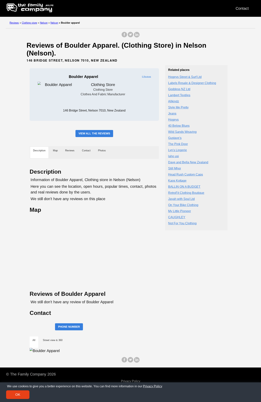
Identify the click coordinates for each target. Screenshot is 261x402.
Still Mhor (174, 168)
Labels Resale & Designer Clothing (192, 83)
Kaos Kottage (177, 180)
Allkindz (173, 101)
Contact (242, 8)
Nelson (44, 22)
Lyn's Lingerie (177, 150)
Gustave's (175, 138)
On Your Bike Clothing (183, 205)
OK (17, 394)
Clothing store (29, 22)
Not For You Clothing (182, 223)
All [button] (33, 340)
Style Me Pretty (178, 107)
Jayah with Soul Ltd (181, 199)
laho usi (173, 156)
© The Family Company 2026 (31, 374)
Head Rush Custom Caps (185, 174)
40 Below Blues (179, 126)
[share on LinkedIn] (137, 36)
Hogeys (173, 119)
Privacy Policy (130, 381)
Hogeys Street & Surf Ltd (185, 77)
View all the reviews (94, 133)
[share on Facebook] (124, 36)
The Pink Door (178, 144)
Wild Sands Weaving (182, 132)
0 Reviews (146, 76)
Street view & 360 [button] (52, 340)
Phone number (69, 326)
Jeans (172, 113)
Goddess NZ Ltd (179, 89)
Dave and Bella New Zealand (188, 162)
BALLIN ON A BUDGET (184, 187)
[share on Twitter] (130, 36)
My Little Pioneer (179, 211)
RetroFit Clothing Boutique (186, 193)
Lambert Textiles (179, 95)
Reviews (14, 22)
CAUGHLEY (176, 217)
